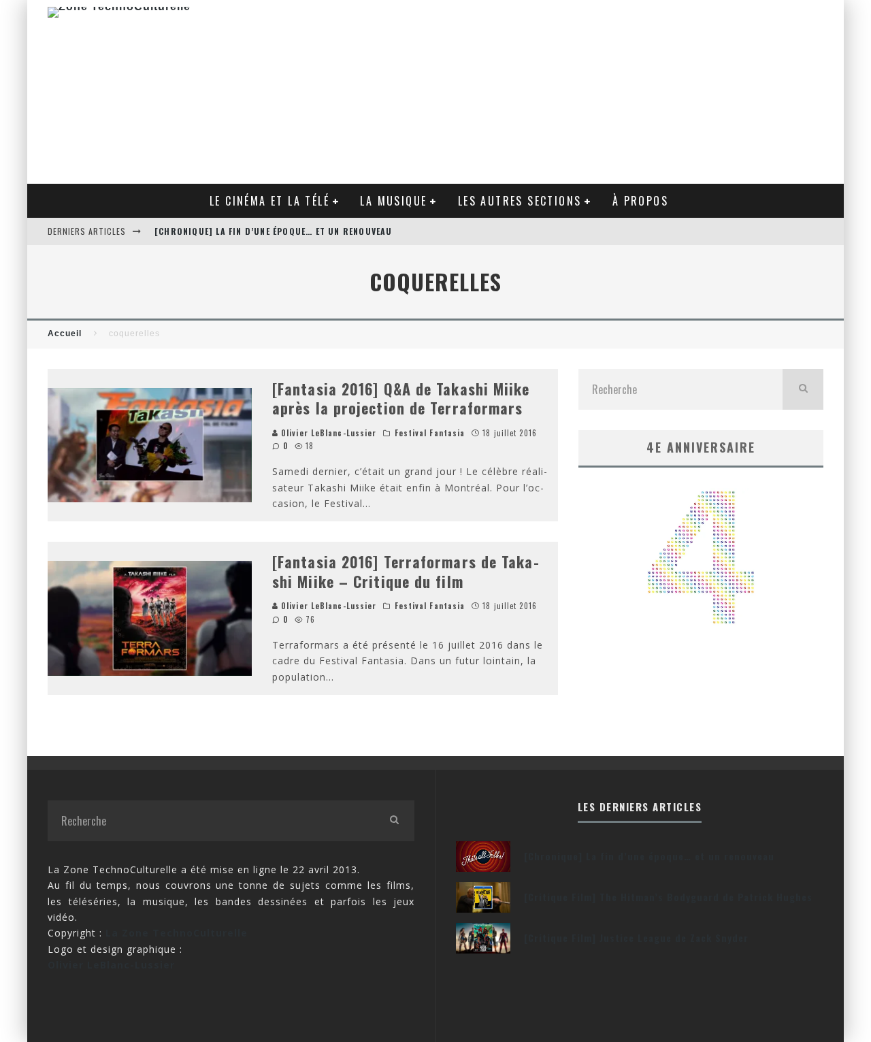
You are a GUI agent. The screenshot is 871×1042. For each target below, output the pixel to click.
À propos (640, 201)
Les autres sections (520, 201)
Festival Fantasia (430, 433)
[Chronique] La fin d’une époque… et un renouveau (273, 231)
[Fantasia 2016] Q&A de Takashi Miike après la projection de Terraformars (401, 398)
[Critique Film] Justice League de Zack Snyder (636, 937)
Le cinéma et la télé (269, 201)
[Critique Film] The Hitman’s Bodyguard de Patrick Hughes (668, 897)
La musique (393, 201)
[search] (803, 389)
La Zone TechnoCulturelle (176, 932)
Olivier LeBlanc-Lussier (327, 432)
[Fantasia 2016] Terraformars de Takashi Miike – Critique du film (405, 571)
